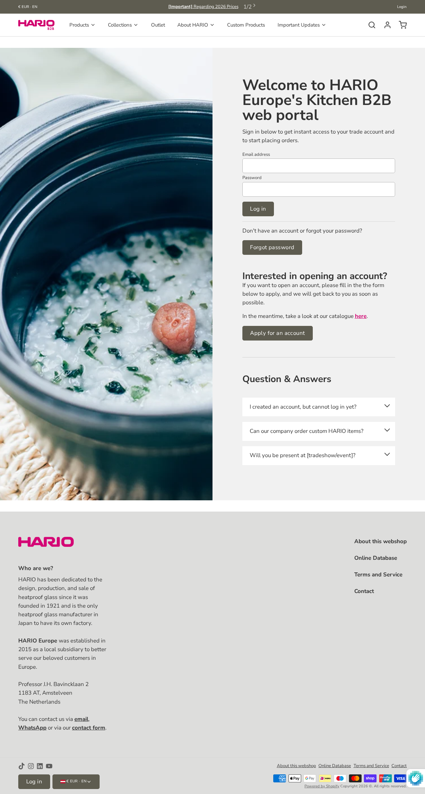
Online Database (375, 558)
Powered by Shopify (321, 786)
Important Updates (299, 25)
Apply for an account (277, 333)
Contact (364, 591)
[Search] (369, 25)
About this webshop (380, 541)
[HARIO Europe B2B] (36, 25)
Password (252, 178)
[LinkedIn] (40, 766)
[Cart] (400, 25)
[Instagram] (31, 766)
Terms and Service (378, 574)
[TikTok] (21, 766)
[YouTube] (49, 766)
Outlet (158, 25)
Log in (258, 209)
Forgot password (272, 247)
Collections (120, 25)
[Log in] (385, 25)
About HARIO (192, 25)
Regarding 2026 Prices (203, 7)
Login (402, 6)
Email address (256, 154)
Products (79, 25)
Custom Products (246, 25)
